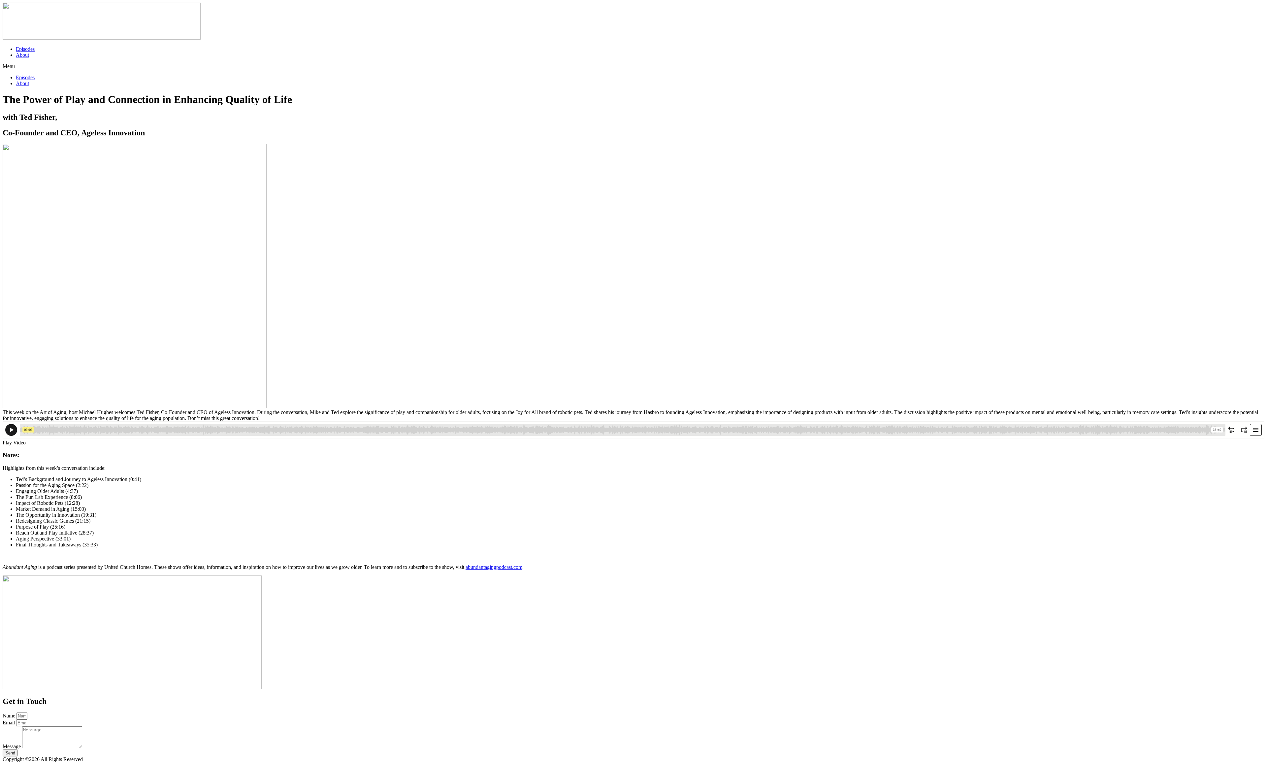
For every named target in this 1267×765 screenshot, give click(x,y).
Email (9, 722)
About (22, 55)
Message (12, 746)
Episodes (25, 49)
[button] (633, 66)
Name (9, 715)
